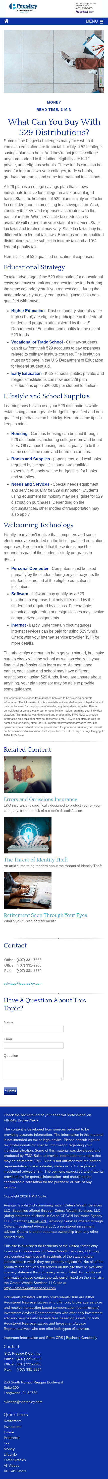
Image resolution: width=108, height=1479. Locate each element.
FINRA (33, 1221)
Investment (12, 1427)
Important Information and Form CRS (33, 1338)
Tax (6, 1443)
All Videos (11, 1465)
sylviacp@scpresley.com (23, 983)
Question (11, 1056)
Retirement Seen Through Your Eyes (45, 915)
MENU (92, 21)
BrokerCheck (28, 1120)
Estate (9, 1432)
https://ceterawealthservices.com (30, 1288)
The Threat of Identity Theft (36, 860)
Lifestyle (10, 1454)
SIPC (43, 1221)
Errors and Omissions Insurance (40, 799)
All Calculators (15, 1471)
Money (9, 1449)
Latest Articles (15, 1460)
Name (8, 1022)
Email (8, 1039)
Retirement (12, 1421)
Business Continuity (81, 1338)
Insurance (12, 1438)
